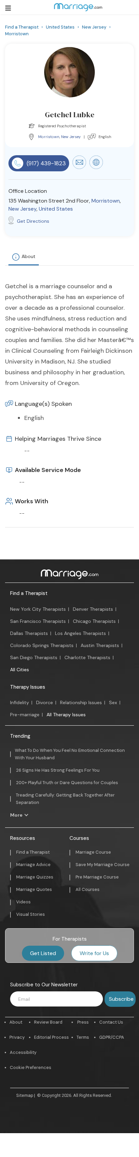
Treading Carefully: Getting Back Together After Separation (65, 798)
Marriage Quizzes (34, 877)
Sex (113, 702)
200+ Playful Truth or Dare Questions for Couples (67, 782)
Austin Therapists (100, 645)
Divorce (44, 702)
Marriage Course (93, 852)
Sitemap (24, 1095)
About (28, 256)
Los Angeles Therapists (80, 633)
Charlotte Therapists (87, 657)
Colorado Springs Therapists (42, 645)
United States (56, 208)
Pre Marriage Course (97, 877)
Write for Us (94, 953)
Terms (83, 1037)
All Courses (88, 889)
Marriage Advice (33, 864)
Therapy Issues (27, 687)
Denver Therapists (93, 609)
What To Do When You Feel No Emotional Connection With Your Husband (70, 754)
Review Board (48, 1022)
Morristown (48, 136)
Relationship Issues (81, 702)
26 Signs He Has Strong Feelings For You (58, 770)
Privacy (17, 1037)
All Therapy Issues (66, 715)
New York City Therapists (38, 609)
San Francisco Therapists (38, 621)
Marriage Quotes (34, 889)
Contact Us (111, 1022)
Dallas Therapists (29, 633)
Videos (23, 902)
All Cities (19, 670)
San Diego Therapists (33, 657)
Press (83, 1022)
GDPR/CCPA (111, 1037)
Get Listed (43, 953)
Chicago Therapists (94, 621)
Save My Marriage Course (103, 864)
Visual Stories (30, 914)
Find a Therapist (29, 593)
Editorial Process (51, 1037)
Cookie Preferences (30, 1067)
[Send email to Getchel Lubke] (79, 167)
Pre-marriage (24, 715)
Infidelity (19, 702)
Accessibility (23, 1052)
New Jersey (71, 136)
